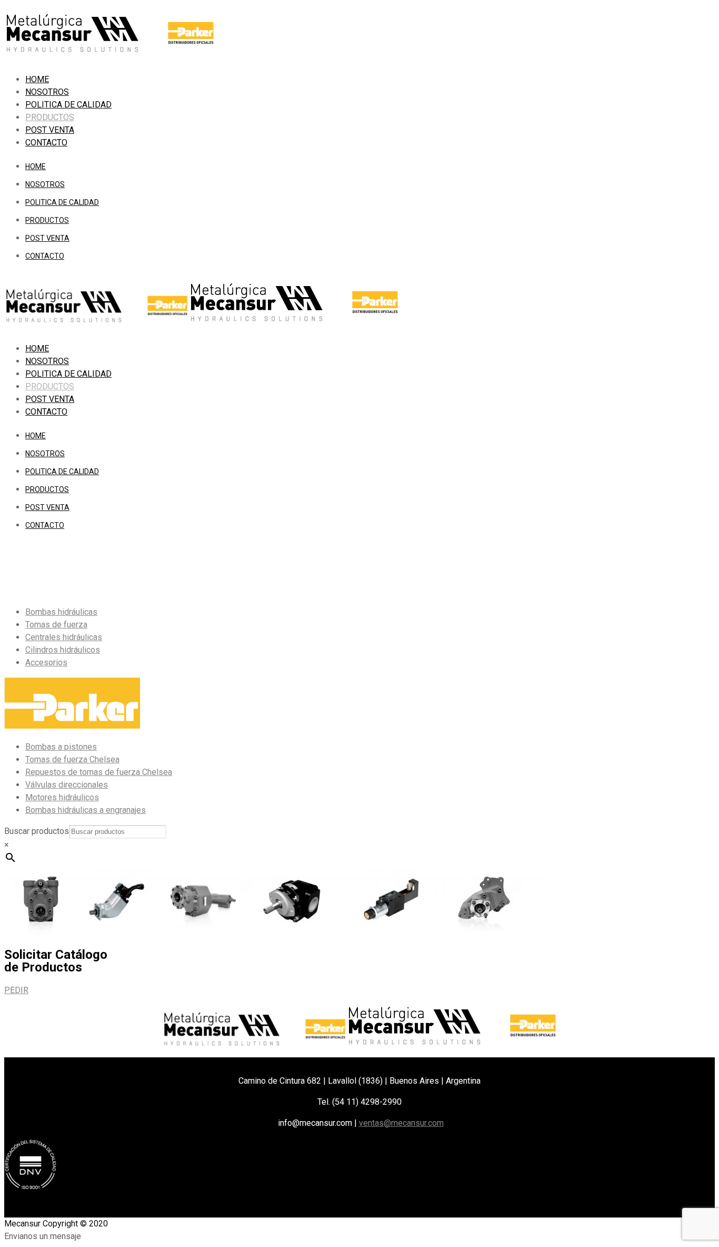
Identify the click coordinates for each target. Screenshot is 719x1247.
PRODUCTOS (49, 117)
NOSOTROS (47, 92)
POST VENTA (49, 130)
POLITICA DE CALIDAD (68, 105)
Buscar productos (36, 831)
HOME (37, 79)
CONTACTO (46, 143)
